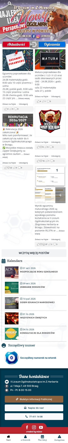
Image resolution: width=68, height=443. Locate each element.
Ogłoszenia (52, 44)
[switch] (32, 44)
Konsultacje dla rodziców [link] (37, 333)
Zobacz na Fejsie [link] (9, 104)
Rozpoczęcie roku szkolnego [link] (39, 271)
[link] (24, 98)
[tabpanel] (34, 152)
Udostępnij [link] (23, 104)
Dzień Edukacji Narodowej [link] (37, 302)
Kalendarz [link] (14, 261)
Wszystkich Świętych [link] (33, 317)
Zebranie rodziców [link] (32, 287)
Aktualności (16, 44)
